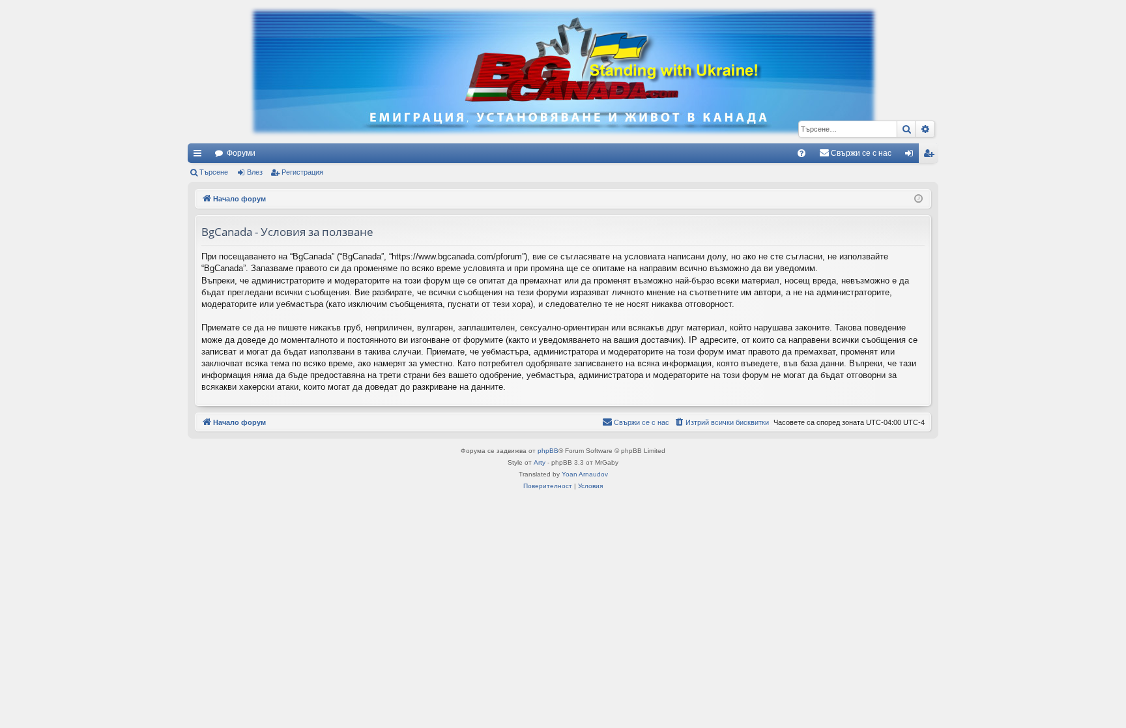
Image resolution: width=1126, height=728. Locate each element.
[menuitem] (801, 153)
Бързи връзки (200, 156)
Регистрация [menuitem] (931, 156)
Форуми (241, 153)
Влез (255, 172)
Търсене (213, 172)
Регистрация (302, 172)
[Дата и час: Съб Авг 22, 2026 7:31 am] (918, 199)
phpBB (548, 450)
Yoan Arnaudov (585, 474)
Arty (539, 462)
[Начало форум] (563, 71)
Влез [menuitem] (911, 156)
